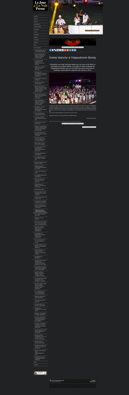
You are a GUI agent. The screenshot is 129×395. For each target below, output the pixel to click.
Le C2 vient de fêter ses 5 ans (88, 127)
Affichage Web (92, 381)
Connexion (93, 380)
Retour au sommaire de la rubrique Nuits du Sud (72, 47)
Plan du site (61, 380)
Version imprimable (55, 380)
